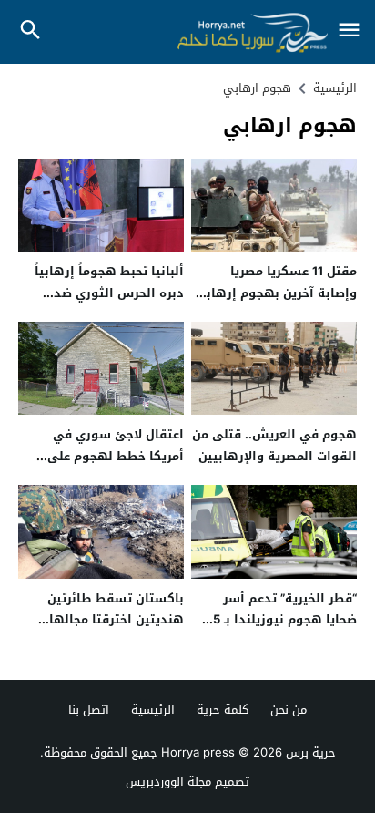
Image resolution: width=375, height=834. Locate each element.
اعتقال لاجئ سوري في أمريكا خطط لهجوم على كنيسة (115, 456)
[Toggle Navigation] (349, 31)
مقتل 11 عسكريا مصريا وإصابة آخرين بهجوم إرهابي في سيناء (276, 292)
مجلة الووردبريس (168, 781)
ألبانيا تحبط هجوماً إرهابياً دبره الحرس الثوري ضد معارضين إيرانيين (109, 292)
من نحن (288, 709)
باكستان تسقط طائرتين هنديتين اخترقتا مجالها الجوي (115, 620)
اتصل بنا (88, 709)
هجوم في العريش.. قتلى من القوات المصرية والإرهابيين (274, 445)
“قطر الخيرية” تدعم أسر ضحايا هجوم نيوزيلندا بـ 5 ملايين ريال (285, 620)
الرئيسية (153, 709)
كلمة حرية (222, 709)
